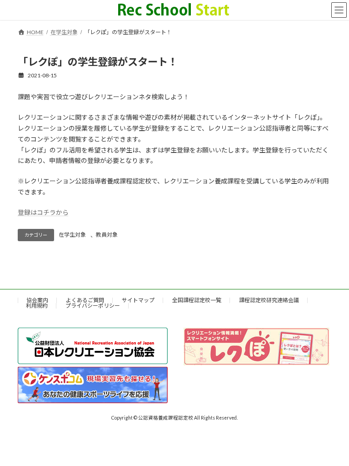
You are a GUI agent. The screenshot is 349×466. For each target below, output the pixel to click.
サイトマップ (138, 300)
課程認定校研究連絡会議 (269, 300)
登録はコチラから (43, 212)
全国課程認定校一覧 (196, 300)
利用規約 (37, 305)
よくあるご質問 (85, 300)
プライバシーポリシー (92, 305)
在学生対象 (72, 234)
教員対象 (107, 234)
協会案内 (37, 300)
